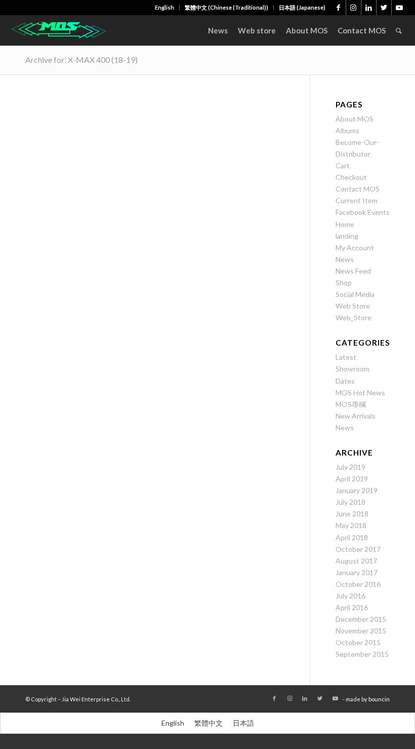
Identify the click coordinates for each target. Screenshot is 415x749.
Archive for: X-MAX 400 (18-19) (81, 59)
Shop (344, 282)
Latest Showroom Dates (352, 369)
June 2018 (352, 513)
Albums (347, 130)
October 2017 (358, 549)
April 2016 (352, 607)
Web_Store (353, 317)
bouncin (379, 699)
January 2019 (357, 490)
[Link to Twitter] (384, 7)
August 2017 (356, 560)
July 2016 (350, 595)
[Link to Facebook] (338, 7)
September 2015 (362, 654)
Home (345, 224)
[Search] (399, 30)
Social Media (355, 294)
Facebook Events (363, 212)
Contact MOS (358, 188)
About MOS (355, 119)
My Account (355, 247)
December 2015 (361, 619)
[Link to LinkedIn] (368, 7)
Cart (343, 165)
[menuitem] (165, 7)
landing (347, 236)
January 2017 (357, 572)
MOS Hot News (360, 392)
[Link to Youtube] (399, 7)
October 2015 (358, 642)
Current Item (357, 200)
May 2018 (351, 525)
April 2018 (352, 537)
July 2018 (350, 502)
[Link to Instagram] (353, 7)
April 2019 (352, 478)
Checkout (351, 177)
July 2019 (350, 467)
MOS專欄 (351, 404)
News (345, 259)
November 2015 (361, 630)
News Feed (353, 271)
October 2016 (358, 584)
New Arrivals (356, 415)
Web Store (353, 306)
